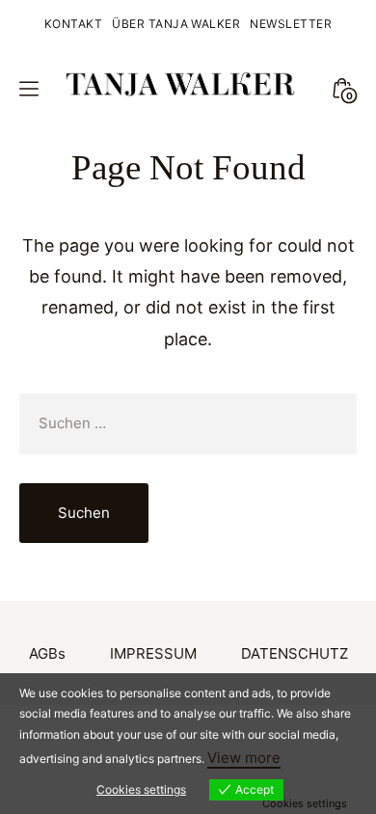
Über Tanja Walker (176, 23)
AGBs (47, 653)
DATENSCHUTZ (294, 653)
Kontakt (73, 23)
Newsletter (291, 23)
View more (244, 757)
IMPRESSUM (153, 653)
